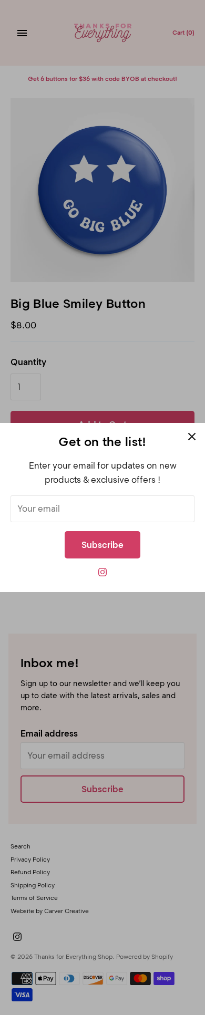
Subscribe (102, 545)
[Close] (191, 436)
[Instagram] (102, 575)
